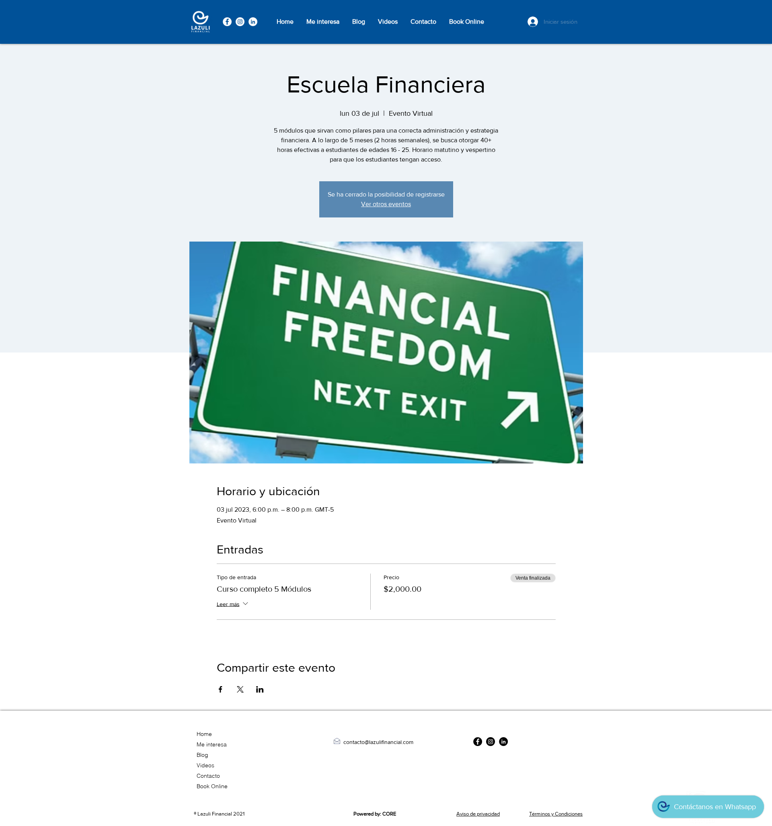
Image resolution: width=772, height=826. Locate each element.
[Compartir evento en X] (240, 689)
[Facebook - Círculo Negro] (477, 741)
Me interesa (212, 744)
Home (204, 734)
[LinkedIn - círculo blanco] (252, 21)
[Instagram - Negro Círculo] (490, 741)
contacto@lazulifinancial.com (378, 742)
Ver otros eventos (386, 204)
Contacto (208, 775)
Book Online (212, 786)
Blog (202, 754)
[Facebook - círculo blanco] (227, 21)
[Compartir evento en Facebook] (220, 689)
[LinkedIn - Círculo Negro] (503, 741)
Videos (205, 765)
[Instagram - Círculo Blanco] (240, 21)
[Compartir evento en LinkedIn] (260, 689)
